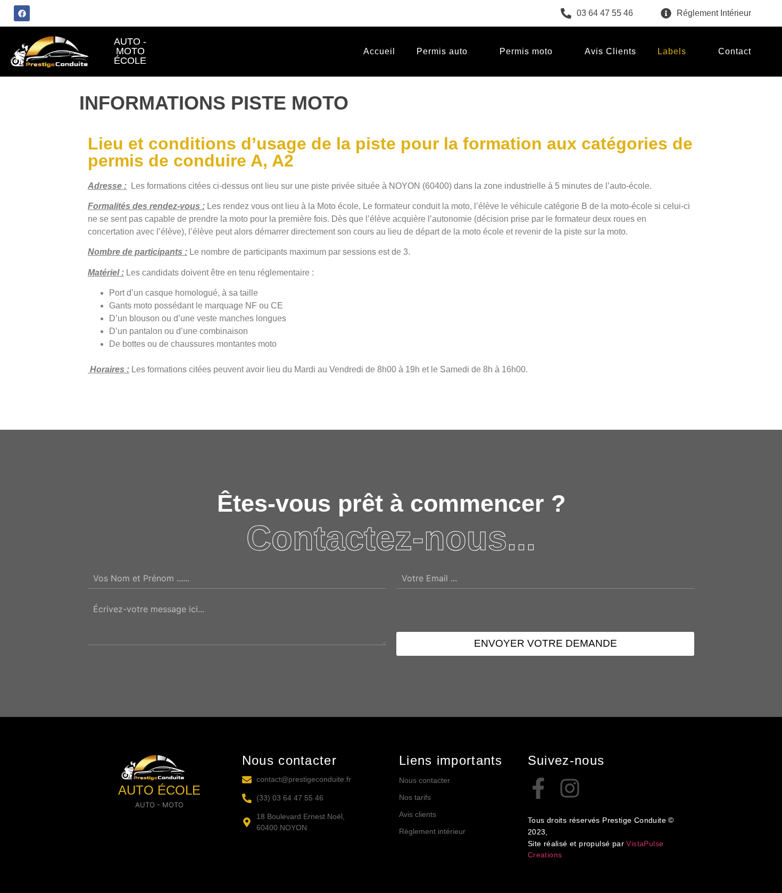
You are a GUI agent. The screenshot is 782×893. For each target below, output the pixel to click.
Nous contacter (424, 780)
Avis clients (417, 814)
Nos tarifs (415, 797)
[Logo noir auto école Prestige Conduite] (159, 767)
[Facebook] (22, 13)
